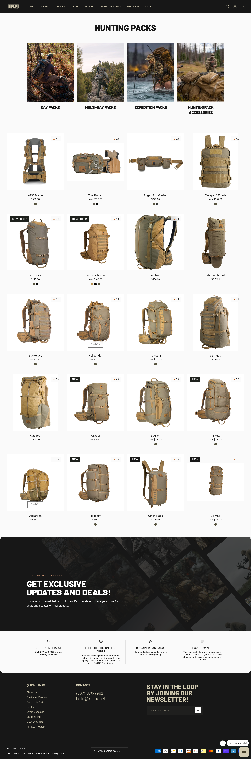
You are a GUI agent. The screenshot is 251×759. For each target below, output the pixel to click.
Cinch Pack (155, 515)
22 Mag (215, 515)
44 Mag (215, 435)
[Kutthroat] (35, 402)
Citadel (95, 435)
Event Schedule (35, 711)
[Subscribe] (198, 710)
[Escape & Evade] (215, 161)
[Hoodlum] (95, 482)
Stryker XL (35, 355)
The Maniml (155, 355)
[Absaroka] (35, 482)
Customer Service (37, 697)
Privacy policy (26, 753)
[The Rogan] (95, 161)
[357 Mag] (215, 322)
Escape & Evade (215, 195)
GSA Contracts (35, 721)
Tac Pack (35, 275)
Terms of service (42, 753)
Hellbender (95, 355)
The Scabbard (216, 275)
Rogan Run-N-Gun (155, 195)
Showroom (32, 692)
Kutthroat (35, 435)
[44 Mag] (215, 402)
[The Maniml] (155, 322)
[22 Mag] (215, 482)
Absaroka (35, 515)
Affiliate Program (36, 726)
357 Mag (215, 355)
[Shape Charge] (95, 242)
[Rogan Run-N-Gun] (155, 161)
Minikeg (156, 275)
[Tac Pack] (35, 242)
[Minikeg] (155, 242)
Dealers (31, 707)
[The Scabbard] (215, 242)
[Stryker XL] (35, 322)
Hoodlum (95, 515)
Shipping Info (34, 716)
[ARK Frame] (35, 161)
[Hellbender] (95, 322)
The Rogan (95, 195)
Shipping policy (57, 753)
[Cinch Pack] (155, 482)
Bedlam (155, 435)
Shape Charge (95, 275)
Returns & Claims (36, 702)
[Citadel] (95, 402)
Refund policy (13, 753)
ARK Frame (35, 195)
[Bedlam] (155, 402)
